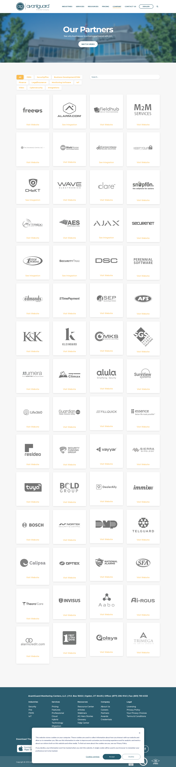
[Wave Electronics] (70, 185)
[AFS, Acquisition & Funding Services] (143, 299)
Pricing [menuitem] (105, 6)
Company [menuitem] (117, 6)
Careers (104, 710)
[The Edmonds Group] (33, 298)
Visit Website (32, 125)
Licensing (131, 706)
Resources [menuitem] (93, 6)
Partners (105, 713)
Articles (81, 710)
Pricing (55, 706)
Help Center (83, 723)
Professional (58, 713)
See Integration (69, 125)
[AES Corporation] (70, 223)
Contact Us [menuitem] (130, 6)
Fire (30, 710)
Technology (57, 723)
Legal (129, 702)
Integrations (53, 88)
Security (32, 706)
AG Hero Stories (85, 716)
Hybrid (55, 719)
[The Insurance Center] (33, 147)
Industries (33, 702)
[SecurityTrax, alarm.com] (70, 261)
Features (56, 710)
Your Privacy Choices (137, 713)
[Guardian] (70, 412)
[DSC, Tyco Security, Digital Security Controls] (106, 260)
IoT (78, 82)
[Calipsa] (33, 563)
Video (21, 88)
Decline (131, 757)
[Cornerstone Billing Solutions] (106, 147)
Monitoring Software (61, 82)
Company (105, 702)
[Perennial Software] (143, 261)
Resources (83, 702)
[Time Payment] (70, 298)
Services (56, 702)
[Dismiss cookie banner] (139, 732)
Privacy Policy (133, 710)
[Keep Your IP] (143, 147)
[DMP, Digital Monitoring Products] (106, 524)
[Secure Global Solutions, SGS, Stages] (143, 337)
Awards (104, 716)
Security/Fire (43, 77)
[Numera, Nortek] (33, 374)
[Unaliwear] (33, 604)
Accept (112, 757)
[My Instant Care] (143, 110)
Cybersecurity (36, 88)
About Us (105, 706)
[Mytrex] (33, 223)
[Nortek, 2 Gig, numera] (70, 525)
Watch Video (88, 44)
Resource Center (86, 706)
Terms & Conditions (136, 716)
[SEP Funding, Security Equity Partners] (106, 298)
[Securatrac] (106, 110)
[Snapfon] (143, 185)
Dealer (146, 6)
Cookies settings (92, 757)
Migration (56, 726)
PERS (29, 77)
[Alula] (106, 374)
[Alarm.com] (70, 110)
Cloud (54, 716)
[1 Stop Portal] (33, 261)
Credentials (106, 719)
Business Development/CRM (67, 77)
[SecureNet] (143, 223)
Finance (22, 82)
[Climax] (70, 374)
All (20, 77)
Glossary (82, 719)
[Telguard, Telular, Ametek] (143, 525)
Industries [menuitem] (67, 6)
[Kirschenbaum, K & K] (33, 336)
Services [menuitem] (80, 6)
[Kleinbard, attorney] (70, 336)
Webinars (82, 713)
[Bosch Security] (33, 525)
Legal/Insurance (39, 82)
